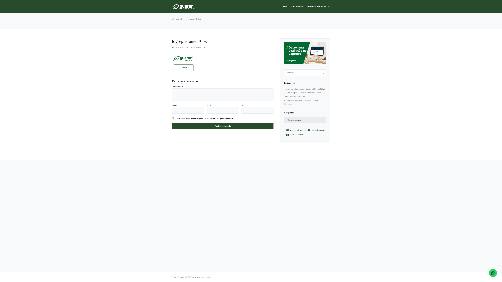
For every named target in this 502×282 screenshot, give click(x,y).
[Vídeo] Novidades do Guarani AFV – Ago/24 (303, 100)
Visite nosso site (297, 7)
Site (242, 105)
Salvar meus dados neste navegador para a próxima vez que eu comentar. (204, 118)
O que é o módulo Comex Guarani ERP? (301, 89)
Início (285, 7)
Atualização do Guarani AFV (318, 7)
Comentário (177, 87)
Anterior (183, 68)
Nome (175, 105)
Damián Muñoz (195, 47)
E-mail (210, 105)
